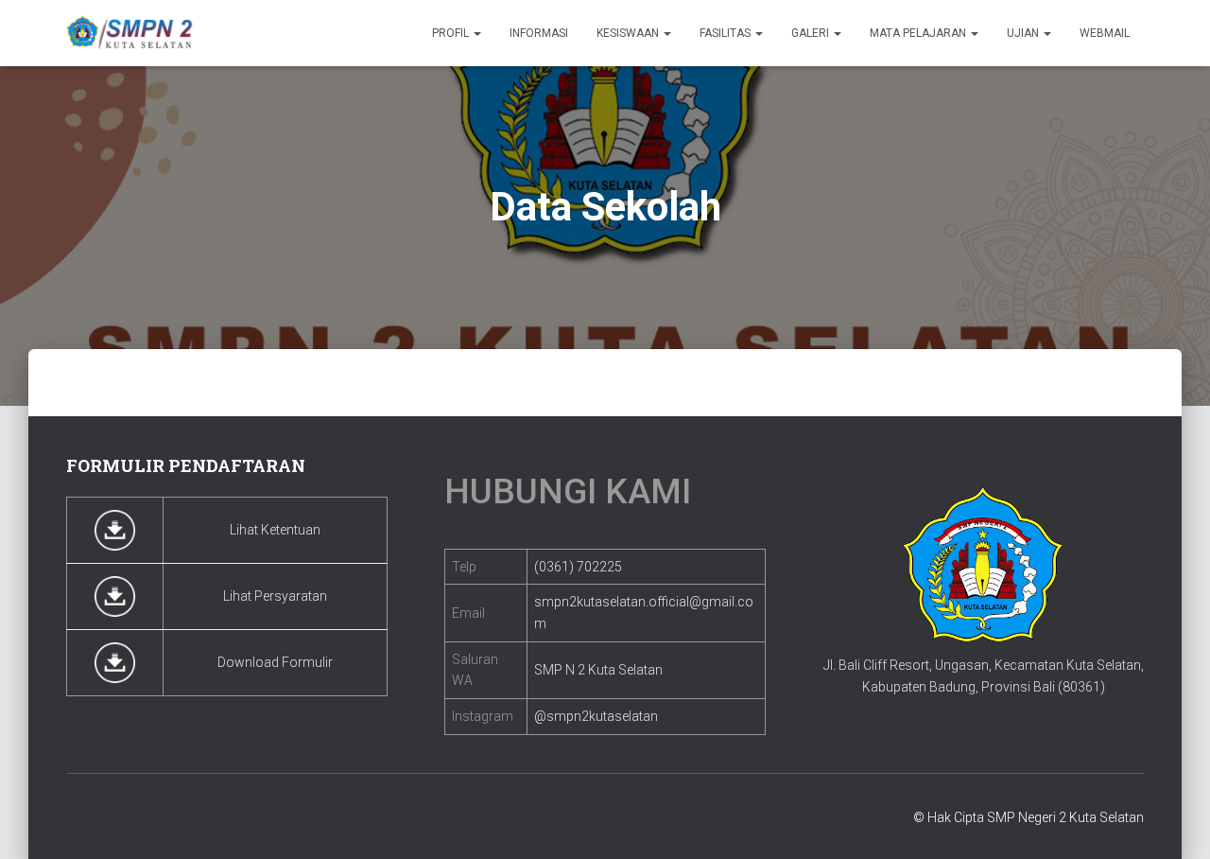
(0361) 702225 (578, 566)
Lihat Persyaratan (275, 596)
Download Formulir (275, 662)
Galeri (811, 33)
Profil (452, 33)
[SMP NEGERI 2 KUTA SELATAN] (130, 33)
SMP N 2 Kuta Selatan (598, 669)
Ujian (1024, 33)
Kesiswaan (629, 33)
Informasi (539, 33)
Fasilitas (726, 33)
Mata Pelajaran (919, 33)
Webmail (1105, 33)
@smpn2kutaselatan (596, 716)
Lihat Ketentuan (275, 529)
